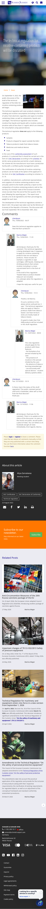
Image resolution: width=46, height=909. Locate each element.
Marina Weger (22, 235)
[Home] (18, 2)
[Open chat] (39, 903)
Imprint (6, 872)
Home (6, 90)
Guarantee (7, 867)
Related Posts (10, 557)
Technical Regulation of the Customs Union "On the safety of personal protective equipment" (22, 773)
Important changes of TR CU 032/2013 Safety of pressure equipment (22, 649)
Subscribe (36, 534)
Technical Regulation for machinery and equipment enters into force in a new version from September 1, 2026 (22, 702)
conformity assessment (23, 154)
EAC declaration (14, 159)
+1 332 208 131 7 (10, 829)
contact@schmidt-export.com (14, 832)
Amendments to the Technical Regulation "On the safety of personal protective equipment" (22, 763)
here (12, 446)
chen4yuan (16, 218)
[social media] (3, 855)
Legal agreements (10, 881)
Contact (6, 863)
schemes (36, 159)
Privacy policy (8, 876)
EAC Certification (19, 174)
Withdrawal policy (10, 886)
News (13, 90)
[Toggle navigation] (3, 2)
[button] (32, 2)
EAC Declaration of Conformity (30, 494)
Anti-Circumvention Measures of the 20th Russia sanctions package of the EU (21, 596)
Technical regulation (10, 499)
